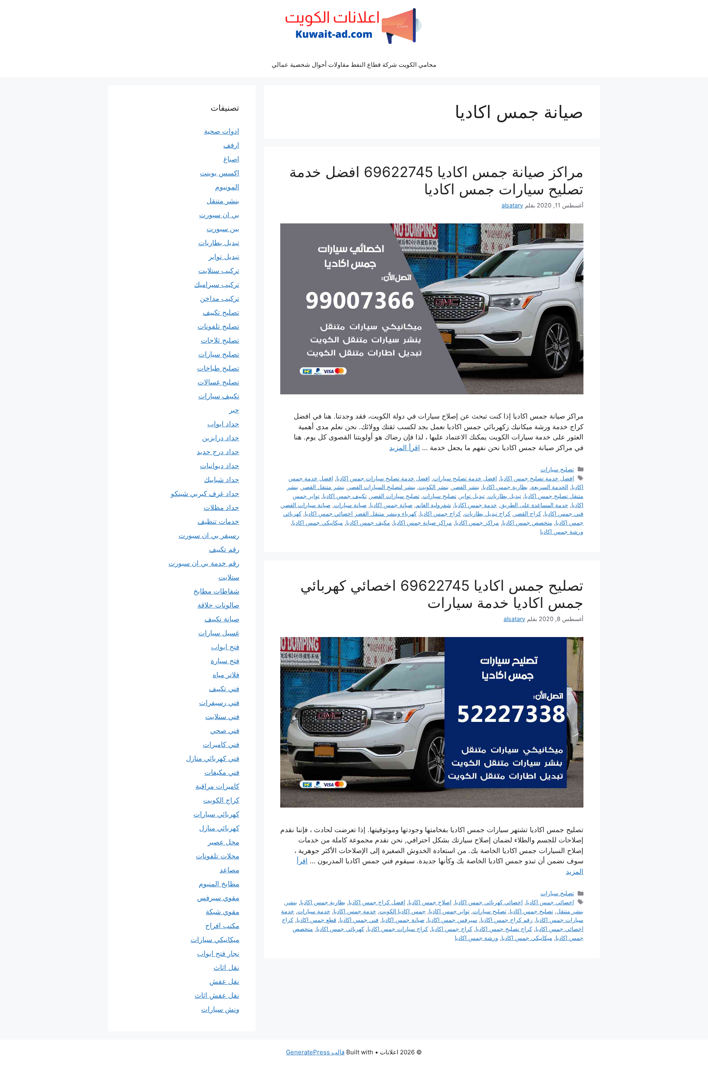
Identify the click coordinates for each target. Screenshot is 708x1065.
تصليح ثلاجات (220, 340)
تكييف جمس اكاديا (345, 495)
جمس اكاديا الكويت (402, 911)
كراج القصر (527, 513)
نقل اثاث (226, 967)
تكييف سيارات (218, 396)
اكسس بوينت (219, 173)
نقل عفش (224, 981)
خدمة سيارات (313, 911)
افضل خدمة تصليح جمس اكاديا (537, 478)
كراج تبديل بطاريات (487, 513)
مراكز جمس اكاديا (477, 522)
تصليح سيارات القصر (395, 495)
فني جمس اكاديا (564, 513)
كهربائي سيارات (216, 814)
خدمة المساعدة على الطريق (534, 504)
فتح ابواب (225, 647)
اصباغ (231, 159)
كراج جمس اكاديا (440, 513)
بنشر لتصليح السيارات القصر (381, 486)
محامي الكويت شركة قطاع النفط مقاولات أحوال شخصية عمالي (354, 64)
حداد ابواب (223, 424)
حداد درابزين (220, 438)
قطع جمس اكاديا (316, 919)
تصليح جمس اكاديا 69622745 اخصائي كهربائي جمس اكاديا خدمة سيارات (441, 594)
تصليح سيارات (557, 469)
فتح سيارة (225, 661)
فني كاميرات (221, 744)
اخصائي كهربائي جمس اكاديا (489, 902)
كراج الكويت (221, 800)
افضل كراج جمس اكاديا (377, 902)
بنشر (291, 902)
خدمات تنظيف (218, 521)
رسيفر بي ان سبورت (209, 535)
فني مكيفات (221, 772)
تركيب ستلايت (218, 270)
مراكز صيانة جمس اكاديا (422, 522)
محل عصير (223, 842)
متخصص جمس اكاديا (527, 522)
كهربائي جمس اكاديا (340, 928)
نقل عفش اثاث (217, 995)
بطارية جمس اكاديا (505, 486)
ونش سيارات (220, 1009)
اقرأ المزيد (404, 448)
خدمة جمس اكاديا (475, 504)
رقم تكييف (224, 549)
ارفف (231, 145)
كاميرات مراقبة (217, 786)
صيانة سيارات (350, 504)
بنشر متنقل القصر (323, 486)
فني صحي (224, 730)
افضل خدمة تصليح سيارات (465, 478)
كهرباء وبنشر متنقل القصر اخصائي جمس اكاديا (361, 513)
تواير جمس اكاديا (449, 911)
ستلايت (228, 577)
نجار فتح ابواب (218, 953)
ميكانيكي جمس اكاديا (317, 522)
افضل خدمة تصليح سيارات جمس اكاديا (383, 478)
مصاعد (229, 870)
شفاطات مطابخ (216, 591)
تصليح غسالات (218, 382)
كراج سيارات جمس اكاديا (398, 928)
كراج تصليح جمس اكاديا (504, 928)
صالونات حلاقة (218, 605)
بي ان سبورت (219, 215)
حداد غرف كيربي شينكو (205, 493)
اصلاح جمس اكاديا (430, 902)
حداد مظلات (221, 507)
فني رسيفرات (219, 703)
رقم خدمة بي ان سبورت (203, 563)
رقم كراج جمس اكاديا (507, 919)
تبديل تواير (472, 495)
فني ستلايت (222, 716)
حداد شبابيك (221, 480)
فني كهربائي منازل (212, 758)
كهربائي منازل (219, 828)
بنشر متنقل (569, 911)
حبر (234, 410)
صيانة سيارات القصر (306, 504)
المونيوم (227, 187)
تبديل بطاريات (504, 495)
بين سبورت (222, 229)
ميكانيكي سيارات (215, 939)
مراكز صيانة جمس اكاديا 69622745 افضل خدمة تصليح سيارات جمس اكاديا (436, 180)
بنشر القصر (465, 486)
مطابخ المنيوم (219, 884)
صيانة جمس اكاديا (391, 504)
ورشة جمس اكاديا (561, 531)
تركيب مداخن (219, 298)
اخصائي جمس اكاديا (550, 902)
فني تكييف (224, 689)
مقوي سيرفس (218, 898)
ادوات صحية (221, 131)
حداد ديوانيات (219, 466)
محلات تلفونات (217, 856)
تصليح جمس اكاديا (531, 911)
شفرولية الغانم (433, 504)
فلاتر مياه (226, 675)
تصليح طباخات (218, 368)
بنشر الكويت (434, 486)
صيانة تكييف (221, 619)
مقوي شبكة (222, 912)
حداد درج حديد (218, 452)
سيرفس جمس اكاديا (452, 919)
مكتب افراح (222, 926)
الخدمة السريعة (549, 486)
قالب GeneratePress (315, 1052)
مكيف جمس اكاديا (368, 522)
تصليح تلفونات (218, 326)
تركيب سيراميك (216, 284)
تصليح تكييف (221, 312)
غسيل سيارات (218, 633)
